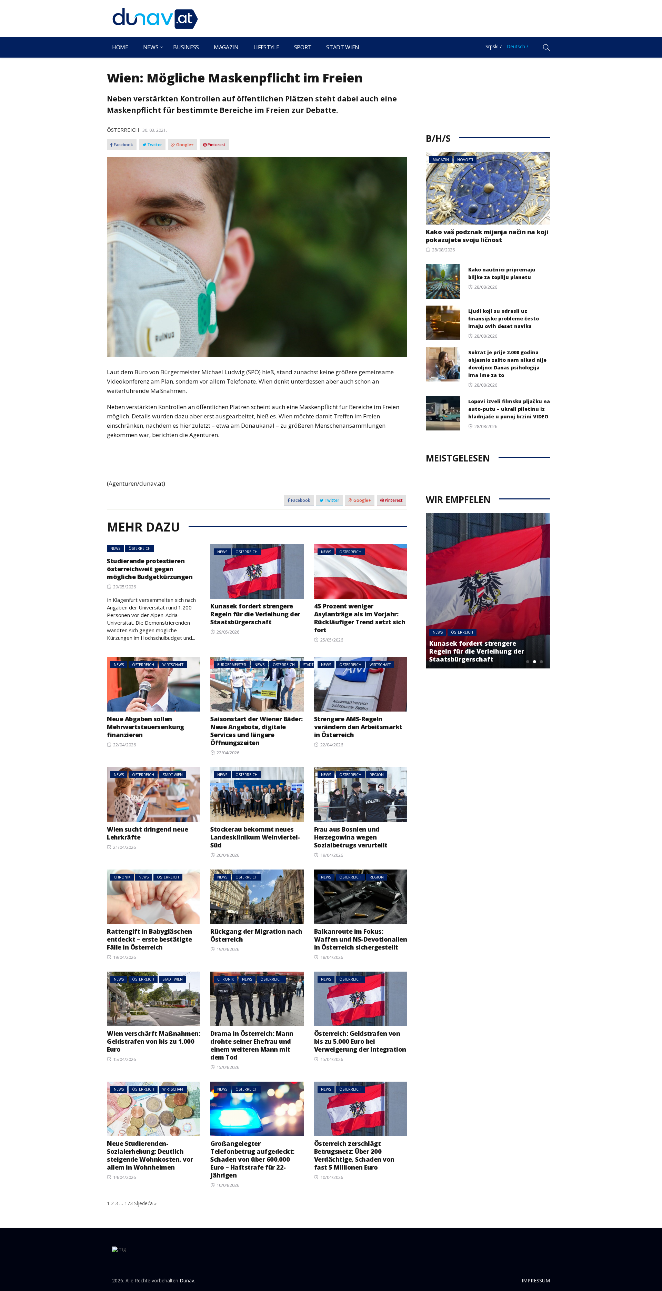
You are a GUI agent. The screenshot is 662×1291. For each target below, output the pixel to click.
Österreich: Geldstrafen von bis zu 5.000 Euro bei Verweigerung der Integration (360, 1041)
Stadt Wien (342, 47)
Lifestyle (266, 47)
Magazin (226, 47)
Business (186, 47)
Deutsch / (517, 46)
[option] (488, 590)
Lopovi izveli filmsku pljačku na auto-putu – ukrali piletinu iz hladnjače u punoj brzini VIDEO (509, 409)
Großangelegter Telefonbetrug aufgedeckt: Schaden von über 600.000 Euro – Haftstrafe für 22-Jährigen (252, 1159)
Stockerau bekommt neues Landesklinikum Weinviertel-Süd (255, 837)
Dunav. (187, 1280)
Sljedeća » (145, 1203)
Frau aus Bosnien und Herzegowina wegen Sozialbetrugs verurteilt (351, 837)
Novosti (465, 159)
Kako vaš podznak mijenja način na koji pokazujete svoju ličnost (487, 236)
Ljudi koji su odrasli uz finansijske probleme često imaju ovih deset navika (503, 318)
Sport (302, 47)
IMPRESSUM (536, 1280)
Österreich (123, 129)
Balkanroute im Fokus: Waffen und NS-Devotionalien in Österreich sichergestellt (360, 939)
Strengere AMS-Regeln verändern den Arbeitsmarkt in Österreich (358, 727)
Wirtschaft (172, 664)
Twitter (154, 145)
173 (128, 1203)
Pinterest (216, 145)
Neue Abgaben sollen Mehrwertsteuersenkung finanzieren (145, 727)
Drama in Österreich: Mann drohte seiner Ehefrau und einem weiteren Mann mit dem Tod (251, 1045)
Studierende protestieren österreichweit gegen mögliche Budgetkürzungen (149, 569)
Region (377, 774)
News (151, 47)
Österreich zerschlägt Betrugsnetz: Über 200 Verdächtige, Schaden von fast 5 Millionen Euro (354, 1155)
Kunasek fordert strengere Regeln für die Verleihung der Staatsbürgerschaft (255, 614)
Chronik (122, 877)
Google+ (184, 145)
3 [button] (541, 661)
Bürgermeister (231, 664)
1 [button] (527, 661)
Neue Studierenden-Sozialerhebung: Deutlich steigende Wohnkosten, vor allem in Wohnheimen (150, 1155)
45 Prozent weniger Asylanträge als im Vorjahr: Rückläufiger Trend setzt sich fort (359, 618)
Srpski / (493, 46)
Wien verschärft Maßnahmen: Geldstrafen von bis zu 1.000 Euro (153, 1041)
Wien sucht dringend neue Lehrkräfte (147, 833)
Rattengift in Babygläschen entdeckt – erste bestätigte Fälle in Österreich (149, 939)
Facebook (123, 145)
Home (120, 47)
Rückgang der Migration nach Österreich (256, 935)
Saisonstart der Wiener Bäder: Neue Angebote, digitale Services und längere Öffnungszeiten (256, 731)
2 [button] (534, 661)
